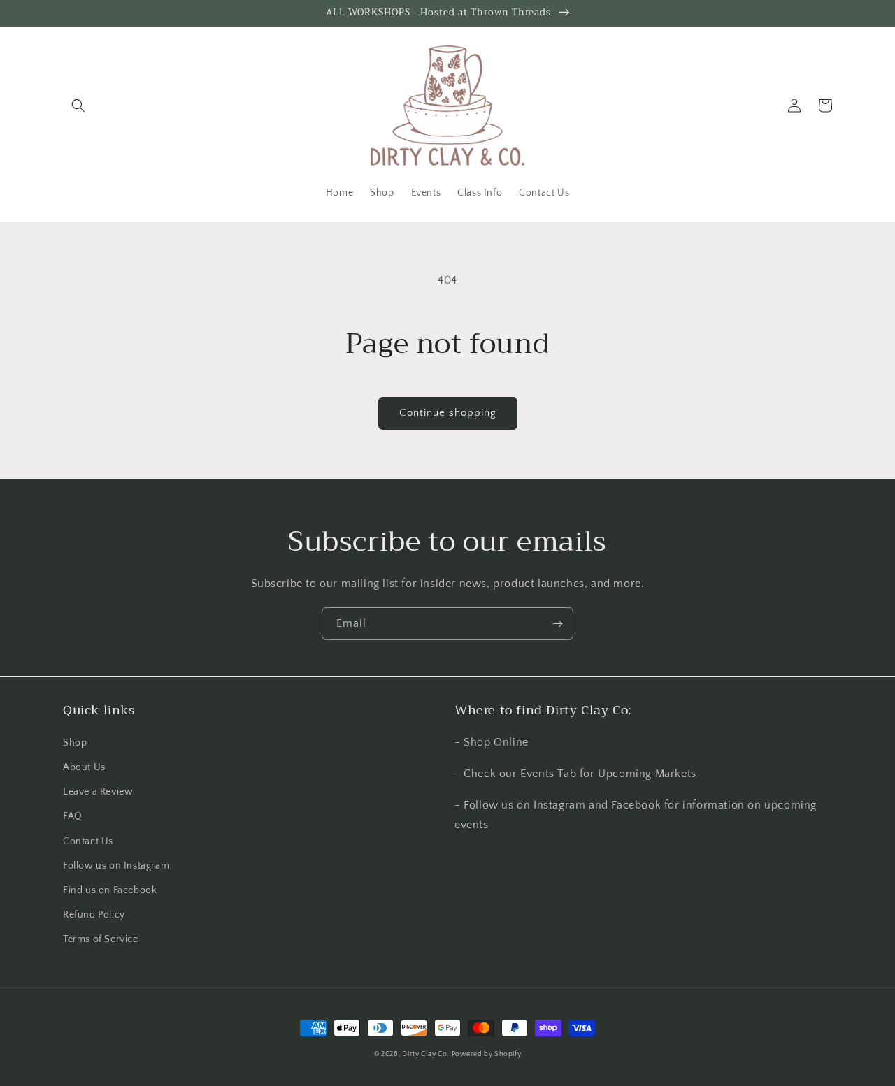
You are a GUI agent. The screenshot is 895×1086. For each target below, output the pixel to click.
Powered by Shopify (487, 1054)
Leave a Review (98, 791)
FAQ (73, 816)
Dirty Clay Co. (425, 1054)
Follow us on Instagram (116, 865)
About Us (84, 767)
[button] (78, 105)
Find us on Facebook (110, 890)
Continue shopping (447, 413)
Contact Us (88, 841)
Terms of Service (100, 939)
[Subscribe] (557, 623)
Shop (75, 742)
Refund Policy (94, 914)
